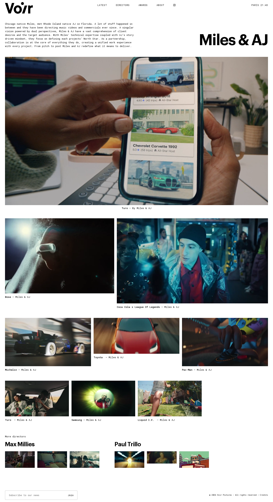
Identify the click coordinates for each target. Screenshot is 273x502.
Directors (123, 5)
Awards (143, 5)
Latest (102, 5)
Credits (264, 495)
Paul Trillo (128, 444)
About (160, 5)
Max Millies (20, 444)
